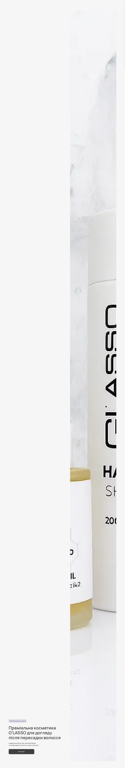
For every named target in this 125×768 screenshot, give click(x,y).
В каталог (21, 752)
